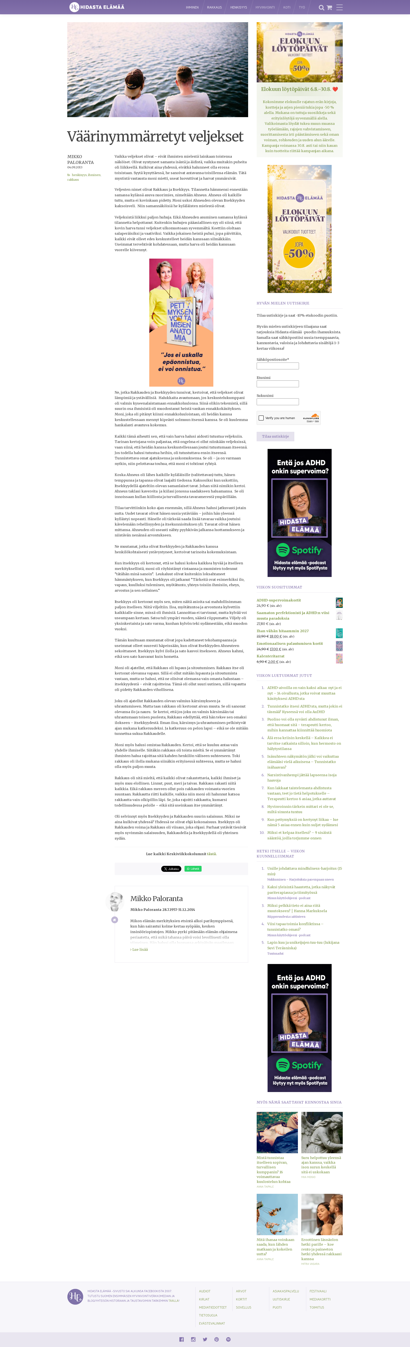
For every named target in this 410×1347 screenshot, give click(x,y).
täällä (173, 1301)
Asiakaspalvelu (286, 1291)
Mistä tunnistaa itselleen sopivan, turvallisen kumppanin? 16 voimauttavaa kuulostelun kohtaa (273, 1170)
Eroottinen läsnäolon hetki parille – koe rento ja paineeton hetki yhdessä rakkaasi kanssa (321, 1249)
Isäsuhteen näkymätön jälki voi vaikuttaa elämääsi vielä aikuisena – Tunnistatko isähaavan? (303, 761)
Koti (286, 7)
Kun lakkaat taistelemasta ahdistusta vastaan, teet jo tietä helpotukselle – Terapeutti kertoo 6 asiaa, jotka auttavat (301, 793)
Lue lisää (140, 949)
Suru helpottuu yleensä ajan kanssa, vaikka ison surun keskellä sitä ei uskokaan (321, 1165)
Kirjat (204, 1299)
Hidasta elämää (122, 7)
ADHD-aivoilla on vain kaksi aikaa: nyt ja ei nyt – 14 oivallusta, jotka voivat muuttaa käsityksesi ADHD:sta (304, 693)
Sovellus (243, 1307)
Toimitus (317, 1307)
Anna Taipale (265, 1186)
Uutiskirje (281, 1299)
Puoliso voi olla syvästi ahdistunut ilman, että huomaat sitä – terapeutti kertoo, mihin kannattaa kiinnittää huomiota (303, 724)
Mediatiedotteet (213, 1307)
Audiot (205, 1291)
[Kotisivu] (114, 919)
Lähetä (194, 868)
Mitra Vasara (310, 1264)
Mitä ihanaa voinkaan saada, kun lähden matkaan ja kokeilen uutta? (275, 1247)
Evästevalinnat (212, 1323)
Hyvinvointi (265, 7)
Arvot (241, 1291)
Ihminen (192, 7)
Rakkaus (214, 7)
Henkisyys (238, 7)
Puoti (277, 1307)
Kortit (241, 1299)
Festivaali (318, 1291)
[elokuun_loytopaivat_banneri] (300, 228)
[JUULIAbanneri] (300, 512)
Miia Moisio (308, 1177)
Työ (302, 7)
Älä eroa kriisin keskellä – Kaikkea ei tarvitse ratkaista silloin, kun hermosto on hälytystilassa (304, 743)
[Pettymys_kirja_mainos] (181, 322)
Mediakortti (320, 1299)
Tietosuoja (208, 1315)
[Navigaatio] (339, 7)
